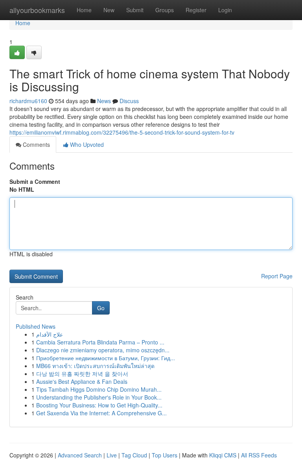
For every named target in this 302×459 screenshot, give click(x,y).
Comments (35, 144)
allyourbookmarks (37, 10)
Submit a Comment (34, 181)
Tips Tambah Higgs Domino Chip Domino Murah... (99, 389)
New (108, 10)
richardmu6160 (28, 101)
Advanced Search (80, 455)
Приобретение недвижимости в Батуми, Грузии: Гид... (105, 358)
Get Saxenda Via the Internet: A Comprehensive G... (101, 413)
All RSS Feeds (259, 455)
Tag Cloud (134, 455)
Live (112, 455)
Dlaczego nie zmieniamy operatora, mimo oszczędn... (102, 350)
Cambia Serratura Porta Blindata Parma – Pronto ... (100, 342)
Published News (35, 326)
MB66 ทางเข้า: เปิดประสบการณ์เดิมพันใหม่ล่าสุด (95, 366)
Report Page (277, 276)
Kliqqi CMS (222, 455)
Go (101, 308)
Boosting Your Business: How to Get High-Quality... (99, 405)
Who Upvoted (86, 144)
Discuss (129, 101)
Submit (135, 10)
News (104, 101)
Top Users (164, 455)
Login (225, 10)
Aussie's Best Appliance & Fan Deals (81, 381)
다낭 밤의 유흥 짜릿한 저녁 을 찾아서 (82, 374)
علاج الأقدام (49, 334)
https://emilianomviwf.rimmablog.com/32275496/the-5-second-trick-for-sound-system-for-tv (121, 132)
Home (84, 10)
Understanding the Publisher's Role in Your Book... (99, 397)
